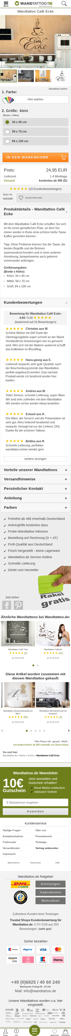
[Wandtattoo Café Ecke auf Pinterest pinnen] (17, 605)
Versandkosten (11, 848)
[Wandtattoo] (32, 3)
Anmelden (35, 811)
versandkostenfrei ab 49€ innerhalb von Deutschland (40, 744)
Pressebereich (44, 836)
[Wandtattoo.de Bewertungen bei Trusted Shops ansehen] (20, 903)
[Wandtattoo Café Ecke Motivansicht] (26, 75)
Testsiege (41, 842)
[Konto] (5, 1032)
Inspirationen (50, 892)
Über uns (41, 830)
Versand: (9, 180)
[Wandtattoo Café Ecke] (35, 41)
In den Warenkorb (27, 157)
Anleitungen (50, 884)
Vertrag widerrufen (47, 848)
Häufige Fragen (12, 830)
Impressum (9, 853)
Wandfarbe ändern (58, 89)
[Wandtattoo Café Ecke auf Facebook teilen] (6, 605)
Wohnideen (51, 900)
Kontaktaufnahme (13, 836)
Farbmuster (9, 842)
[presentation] (2, 730)
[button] (33, 665)
